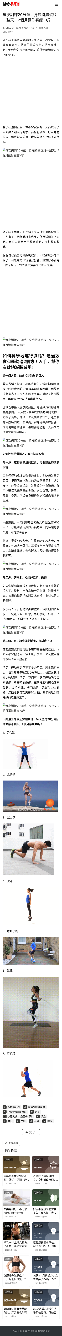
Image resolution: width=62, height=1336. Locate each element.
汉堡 (43, 1116)
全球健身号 (8, 28)
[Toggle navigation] (56, 4)
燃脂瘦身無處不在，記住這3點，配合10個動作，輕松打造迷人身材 (45, 1244)
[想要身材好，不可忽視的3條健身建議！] (16, 1197)
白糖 (23, 1121)
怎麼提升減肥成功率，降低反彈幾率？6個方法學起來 (16, 1277)
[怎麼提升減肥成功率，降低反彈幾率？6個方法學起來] (16, 1264)
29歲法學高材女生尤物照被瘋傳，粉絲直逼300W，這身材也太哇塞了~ (45, 1310)
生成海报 (13, 1143)
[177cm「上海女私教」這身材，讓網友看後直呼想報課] (16, 1230)
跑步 (49, 1121)
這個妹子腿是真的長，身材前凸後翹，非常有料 (44, 1177)
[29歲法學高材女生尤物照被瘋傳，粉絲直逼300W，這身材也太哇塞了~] (45, 1297)
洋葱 (10, 1121)
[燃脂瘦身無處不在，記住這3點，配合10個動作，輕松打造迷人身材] (45, 1230)
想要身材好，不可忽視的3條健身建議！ (15, 1211)
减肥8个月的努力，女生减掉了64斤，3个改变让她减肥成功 (45, 1277)
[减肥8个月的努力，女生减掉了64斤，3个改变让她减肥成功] (45, 1264)
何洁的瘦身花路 (36, 1107)
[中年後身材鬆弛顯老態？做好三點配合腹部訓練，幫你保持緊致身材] (16, 1164)
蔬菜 (36, 1121)
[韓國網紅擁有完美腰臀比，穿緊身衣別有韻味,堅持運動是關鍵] (16, 1297)
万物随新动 (14, 1107)
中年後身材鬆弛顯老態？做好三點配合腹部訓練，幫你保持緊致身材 (15, 1177)
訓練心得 (43, 28)
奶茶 (37, 1111)
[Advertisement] (31, 92)
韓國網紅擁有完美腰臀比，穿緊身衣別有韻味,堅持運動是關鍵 (16, 1310)
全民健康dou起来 (17, 1111)
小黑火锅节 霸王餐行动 (20, 1116)
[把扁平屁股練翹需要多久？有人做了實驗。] (45, 1197)
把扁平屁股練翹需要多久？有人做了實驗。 (44, 1211)
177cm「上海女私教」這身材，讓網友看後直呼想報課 (16, 1244)
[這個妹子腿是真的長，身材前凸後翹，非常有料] (45, 1164)
